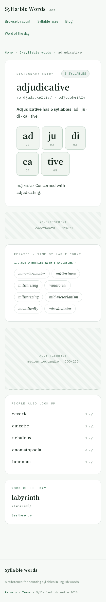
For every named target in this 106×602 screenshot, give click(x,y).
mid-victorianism (63, 297)
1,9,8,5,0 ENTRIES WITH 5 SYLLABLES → (45, 262)
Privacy (11, 592)
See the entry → (24, 515)
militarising (28, 285)
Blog (69, 21)
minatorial (58, 285)
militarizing (28, 297)
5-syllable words (35, 52)
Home (9, 52)
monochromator (31, 273)
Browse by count (18, 21)
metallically (28, 308)
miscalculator (60, 308)
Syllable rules (47, 21)
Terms (26, 592)
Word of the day (17, 33)
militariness (66, 273)
